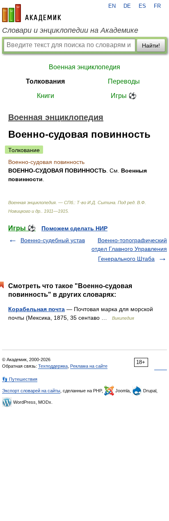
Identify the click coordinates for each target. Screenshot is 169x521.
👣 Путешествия (19, 379)
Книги (45, 95)
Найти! (151, 45)
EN (112, 6)
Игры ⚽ (124, 95)
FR (157, 6)
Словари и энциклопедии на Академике (70, 30)
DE (127, 6)
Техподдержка (53, 366)
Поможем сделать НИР (74, 228)
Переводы (124, 81)
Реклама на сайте (88, 366)
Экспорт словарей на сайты (31, 390)
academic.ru (31, 13)
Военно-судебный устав (53, 240)
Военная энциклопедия (84, 67)
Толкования (45, 81)
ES (142, 6)
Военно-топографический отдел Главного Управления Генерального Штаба (129, 249)
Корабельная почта (36, 309)
